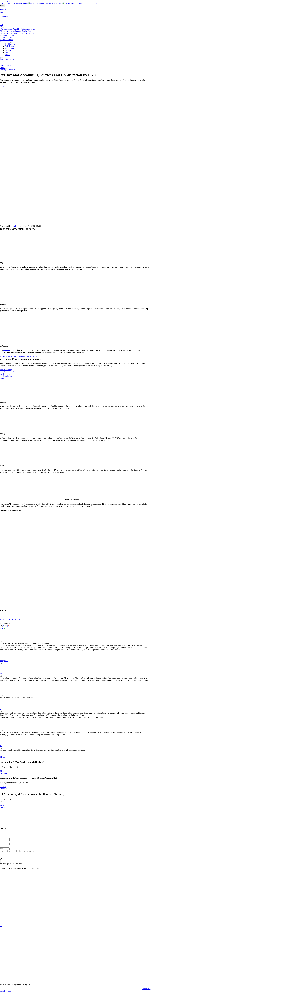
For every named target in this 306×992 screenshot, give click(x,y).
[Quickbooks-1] (72, 530)
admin (16, 226)
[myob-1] (72, 547)
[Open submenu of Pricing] (2, 57)
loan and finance (10, 350)
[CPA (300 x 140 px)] (72, 599)
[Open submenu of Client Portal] (6, 68)
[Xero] (72, 565)
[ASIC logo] (72, 582)
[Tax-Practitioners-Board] (72, 608)
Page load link (5, 991)
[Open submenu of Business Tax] (11, 42)
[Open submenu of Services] (3, 27)
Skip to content (5, 1)
